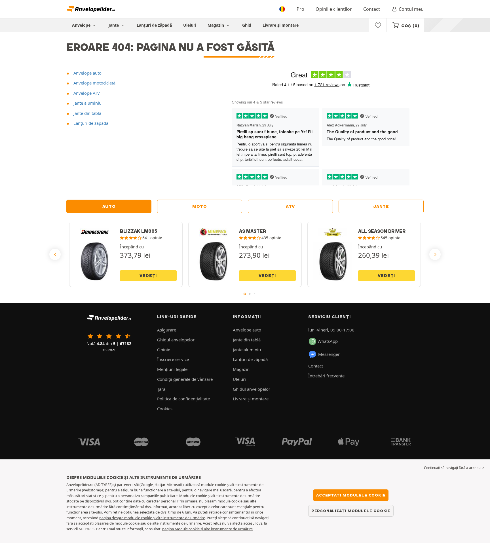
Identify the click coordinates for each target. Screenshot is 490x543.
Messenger (329, 354)
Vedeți (148, 275)
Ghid (246, 25)
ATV (290, 206)
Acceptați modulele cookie (350, 495)
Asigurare (166, 330)
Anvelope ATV (86, 93)
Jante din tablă (86, 113)
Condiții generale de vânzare (185, 379)
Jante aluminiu (87, 103)
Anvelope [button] (82, 25)
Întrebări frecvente (326, 376)
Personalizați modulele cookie (350, 510)
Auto (109, 206)
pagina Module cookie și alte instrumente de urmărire (207, 528)
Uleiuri (189, 25)
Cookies (164, 408)
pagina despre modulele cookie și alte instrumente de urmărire (152, 517)
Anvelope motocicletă (93, 83)
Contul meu (411, 9)
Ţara (161, 389)
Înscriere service (173, 359)
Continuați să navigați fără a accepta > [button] (454, 467)
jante (381, 206)
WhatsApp (328, 341)
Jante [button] (114, 25)
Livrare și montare (281, 25)
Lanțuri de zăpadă (154, 25)
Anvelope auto (87, 73)
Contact (371, 9)
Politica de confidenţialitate (183, 399)
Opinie (163, 349)
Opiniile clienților (334, 9)
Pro (300, 9)
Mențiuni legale (172, 369)
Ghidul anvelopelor (176, 340)
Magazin (216, 25)
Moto (199, 206)
